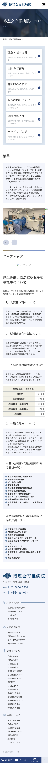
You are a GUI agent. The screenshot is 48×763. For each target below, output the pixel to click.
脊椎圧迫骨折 (13, 685)
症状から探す (13, 656)
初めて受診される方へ (16, 608)
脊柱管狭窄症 (13, 663)
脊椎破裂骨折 (13, 689)
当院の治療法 (13, 660)
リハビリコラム (14, 742)
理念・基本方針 (14, 720)
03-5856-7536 (19, 587)
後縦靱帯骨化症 (14, 704)
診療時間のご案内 (15, 611)
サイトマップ (19, 752)
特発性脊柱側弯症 (15, 671)
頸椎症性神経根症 (15, 696)
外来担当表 (12, 615)
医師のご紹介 (13, 724)
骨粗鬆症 (11, 682)
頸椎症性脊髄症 (14, 693)
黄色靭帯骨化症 (14, 707)
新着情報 (11, 739)
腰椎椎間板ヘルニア (16, 674)
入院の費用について (16, 643)
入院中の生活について (16, 636)
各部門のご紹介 (14, 727)
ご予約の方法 (13, 619)
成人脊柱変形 (13, 667)
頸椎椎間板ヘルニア (16, 700)
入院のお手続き (14, 632)
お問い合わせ (18, 592)
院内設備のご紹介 (15, 731)
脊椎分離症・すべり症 (16, 678)
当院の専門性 (13, 735)
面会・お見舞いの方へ (16, 640)
